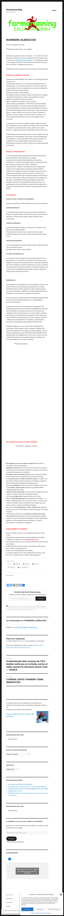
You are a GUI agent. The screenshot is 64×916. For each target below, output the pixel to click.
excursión (16, 607)
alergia (29, 606)
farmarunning (14, 9)
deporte (12, 607)
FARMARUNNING (12, 853)
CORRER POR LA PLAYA (15, 791)
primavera (39, 607)
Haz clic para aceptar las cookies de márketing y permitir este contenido (27, 871)
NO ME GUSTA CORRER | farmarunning (25, 627)
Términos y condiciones (45, 913)
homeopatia (33, 607)
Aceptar (27, 909)
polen (23, 609)
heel (28, 607)
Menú (54, 10)
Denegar (40, 909)
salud (44, 607)
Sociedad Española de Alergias (23, 60)
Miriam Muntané (13, 606)
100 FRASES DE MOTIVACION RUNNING (20, 784)
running (33, 609)
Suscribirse (40, 598)
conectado (23, 641)
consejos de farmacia (40, 606)
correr (7, 607)
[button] (61, 894)
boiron (32, 606)
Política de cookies (35, 913)
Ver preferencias (54, 909)
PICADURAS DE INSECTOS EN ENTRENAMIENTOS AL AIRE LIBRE (28, 789)
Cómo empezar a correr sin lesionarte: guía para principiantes (27, 786)
